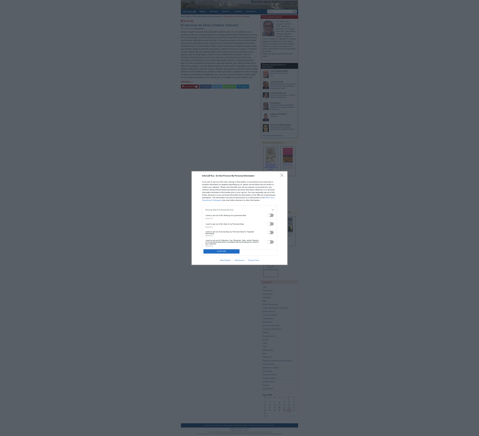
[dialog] (239, 218)
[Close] (282, 176)
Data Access (239, 260)
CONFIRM (221, 251)
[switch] (270, 215)
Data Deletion (225, 260)
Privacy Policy (253, 260)
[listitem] (239, 210)
